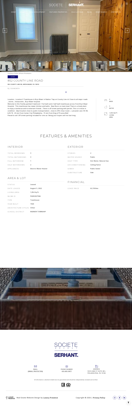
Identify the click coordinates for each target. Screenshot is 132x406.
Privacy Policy (99, 398)
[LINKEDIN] (124, 398)
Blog (89, 12)
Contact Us (116, 12)
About (22, 12)
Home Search (101, 12)
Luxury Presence (50, 398)
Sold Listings (77, 12)
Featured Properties (58, 12)
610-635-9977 (67, 371)
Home (13, 12)
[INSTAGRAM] (114, 398)
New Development (37, 12)
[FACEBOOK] (119, 398)
